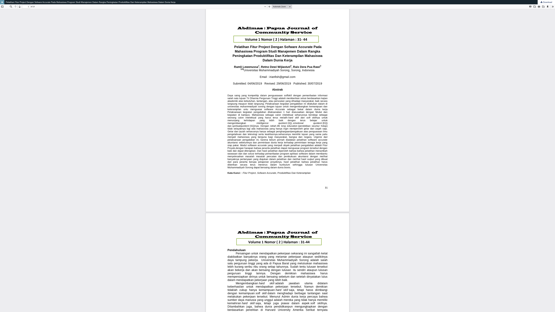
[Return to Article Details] (2, 2)
